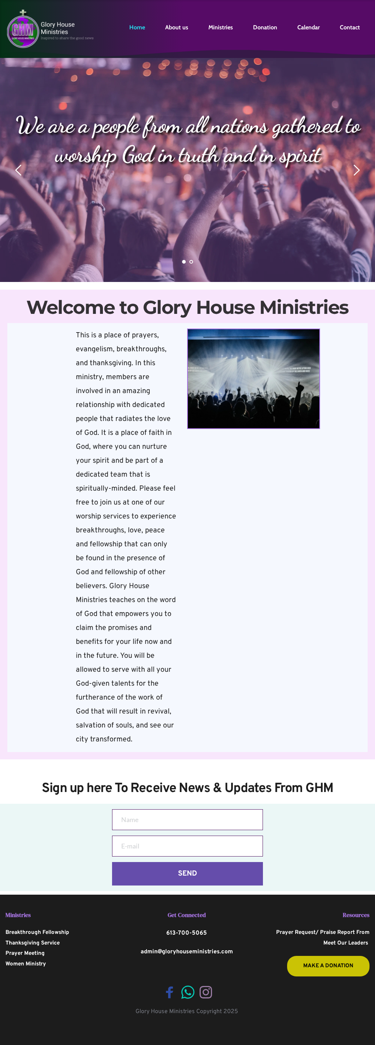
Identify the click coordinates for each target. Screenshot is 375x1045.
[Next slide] (356, 170)
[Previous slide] (18, 170)
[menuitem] (137, 27)
